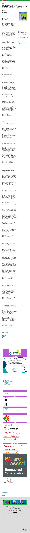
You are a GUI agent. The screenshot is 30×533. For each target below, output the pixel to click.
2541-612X (6, 397)
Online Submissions (6, 408)
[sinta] (13, 440)
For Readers (3, 336)
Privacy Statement (5, 411)
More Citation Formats (21, 38)
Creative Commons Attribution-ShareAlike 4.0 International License (17, 513)
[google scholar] (7, 434)
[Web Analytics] (3, 489)
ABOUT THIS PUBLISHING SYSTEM (8, 386)
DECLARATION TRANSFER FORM (7, 381)
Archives (6, 2)
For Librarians (3, 338)
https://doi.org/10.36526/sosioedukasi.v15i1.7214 (10, 16)
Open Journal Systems (5, 332)
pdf (19, 25)
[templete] (6, 394)
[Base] (7, 437)
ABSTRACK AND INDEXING (6, 384)
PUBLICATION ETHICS (6, 379)
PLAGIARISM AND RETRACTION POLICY (8, 383)
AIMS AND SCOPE (5, 378)
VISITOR (4, 385)
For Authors (3, 337)
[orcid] (17, 434)
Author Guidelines (5, 409)
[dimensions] (6, 440)
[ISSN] (5, 401)
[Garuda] (11, 430)
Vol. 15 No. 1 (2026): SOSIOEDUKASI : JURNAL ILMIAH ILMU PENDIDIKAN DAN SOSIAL (16, 2)
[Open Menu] (2, 0)
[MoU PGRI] (6, 421)
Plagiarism (4, 412)
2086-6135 (6, 402)
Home (3, 2)
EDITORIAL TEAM (5, 373)
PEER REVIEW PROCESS (6, 382)
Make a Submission (5, 492)
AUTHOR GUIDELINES (6, 380)
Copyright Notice (5, 410)
